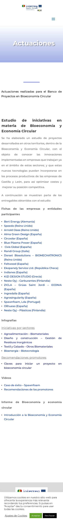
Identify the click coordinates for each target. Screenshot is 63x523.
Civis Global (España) (18, 246)
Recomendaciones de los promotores (29, 389)
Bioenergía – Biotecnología (21, 350)
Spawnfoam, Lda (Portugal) (22, 301)
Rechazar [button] (50, 515)
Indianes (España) (15, 272)
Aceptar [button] (36, 515)
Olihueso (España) (16, 306)
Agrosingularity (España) (20, 297)
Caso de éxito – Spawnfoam (22, 385)
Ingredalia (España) (17, 293)
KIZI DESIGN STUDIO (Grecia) (23, 276)
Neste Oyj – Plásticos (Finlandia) (24, 310)
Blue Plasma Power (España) (23, 242)
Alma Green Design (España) (23, 234)
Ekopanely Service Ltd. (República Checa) (31, 268)
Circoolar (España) (16, 238)
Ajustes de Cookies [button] (16, 515)
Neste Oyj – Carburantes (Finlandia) (27, 280)
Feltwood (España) (16, 263)
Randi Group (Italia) (16, 251)
